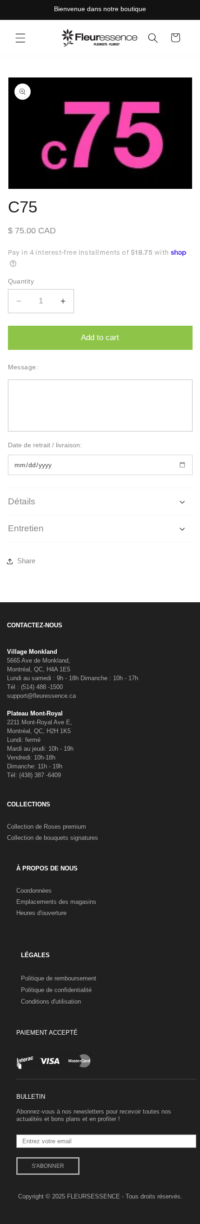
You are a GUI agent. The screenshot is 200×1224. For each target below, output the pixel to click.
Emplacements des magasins (56, 901)
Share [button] (26, 561)
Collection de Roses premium (46, 826)
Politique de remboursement (58, 978)
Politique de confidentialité (56, 989)
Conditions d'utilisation (51, 1001)
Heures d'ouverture (41, 912)
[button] (20, 37)
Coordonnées (34, 890)
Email (24, 1131)
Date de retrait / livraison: (45, 445)
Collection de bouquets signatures (52, 837)
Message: (23, 367)
